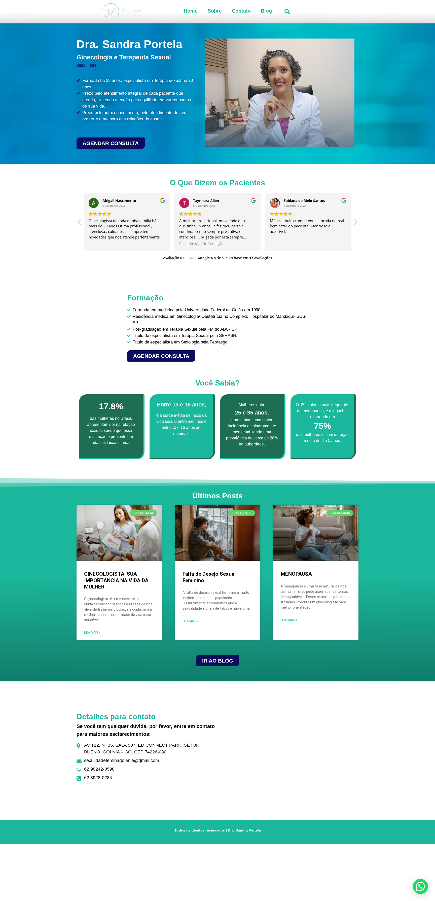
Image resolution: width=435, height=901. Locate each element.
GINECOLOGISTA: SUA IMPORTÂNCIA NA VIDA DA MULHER (116, 580)
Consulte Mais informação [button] (201, 243)
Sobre (215, 11)
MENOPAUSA (296, 574)
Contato (241, 11)
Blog (266, 11)
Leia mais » (92, 632)
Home (191, 11)
